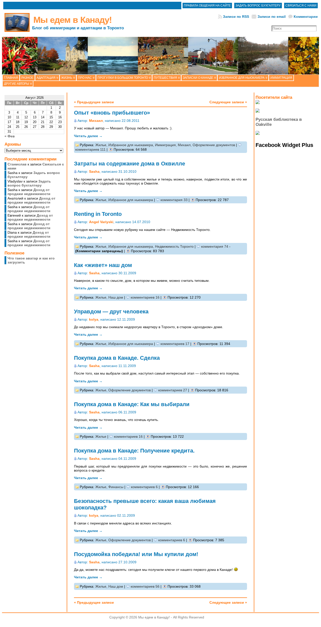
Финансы (115, 487)
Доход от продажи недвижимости (29, 192)
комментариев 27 (172, 390)
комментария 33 (174, 200)
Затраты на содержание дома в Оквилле (129, 163)
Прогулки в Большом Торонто (123, 77)
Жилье (100, 436)
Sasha (94, 171)
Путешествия (165, 77)
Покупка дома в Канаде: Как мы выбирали (132, 404)
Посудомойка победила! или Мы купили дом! (136, 554)
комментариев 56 (145, 586)
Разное (27, 77)
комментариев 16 (145, 297)
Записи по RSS (236, 17)
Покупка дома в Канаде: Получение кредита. (134, 450)
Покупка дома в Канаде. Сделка (117, 358)
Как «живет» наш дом (103, 265)
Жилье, (101, 145)
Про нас (85, 77)
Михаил (96, 121)
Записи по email (272, 17)
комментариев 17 (174, 344)
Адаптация (46, 77)
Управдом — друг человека (111, 311)
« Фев (10, 136)
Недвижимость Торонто (174, 246)
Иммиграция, (166, 145)
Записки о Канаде (198, 77)
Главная (11, 77)
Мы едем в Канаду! (72, 20)
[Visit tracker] (258, 103)
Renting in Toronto (98, 214)
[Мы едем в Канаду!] (160, 55)
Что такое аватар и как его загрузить (31, 260)
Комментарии (306, 17)
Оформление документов (214, 145)
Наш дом (115, 297)
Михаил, (185, 145)
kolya (93, 319)
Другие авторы (16, 83)
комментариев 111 (90, 149)
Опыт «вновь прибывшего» (112, 113)
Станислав (17, 164)
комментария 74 (214, 246)
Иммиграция (281, 77)
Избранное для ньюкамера (242, 77)
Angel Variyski (101, 222)
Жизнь (66, 77)
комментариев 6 (144, 487)
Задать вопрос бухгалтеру (29, 183)
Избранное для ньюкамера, (131, 145)
